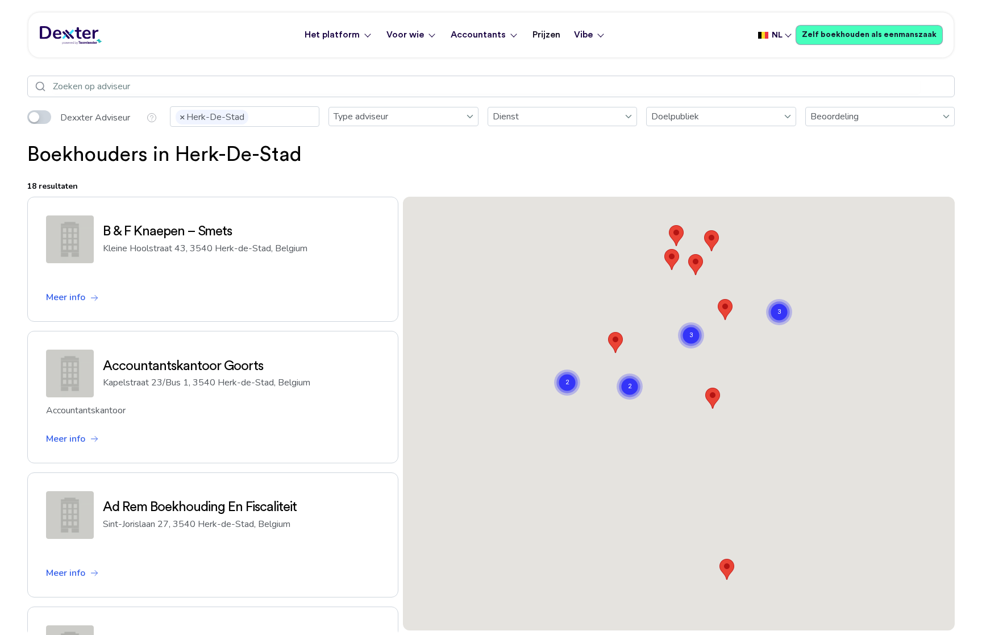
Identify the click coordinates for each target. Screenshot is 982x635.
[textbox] (254, 116)
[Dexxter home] (71, 35)
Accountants (478, 34)
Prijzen (546, 34)
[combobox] (245, 116)
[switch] (39, 117)
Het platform (332, 34)
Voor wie (405, 34)
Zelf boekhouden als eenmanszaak (869, 35)
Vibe (583, 34)
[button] (711, 240)
